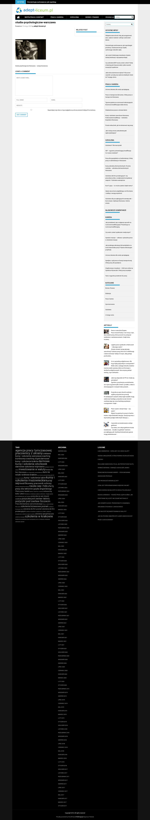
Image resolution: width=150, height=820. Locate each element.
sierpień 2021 (62, 623)
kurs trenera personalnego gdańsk (45, 475)
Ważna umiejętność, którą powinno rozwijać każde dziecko (116, 457)
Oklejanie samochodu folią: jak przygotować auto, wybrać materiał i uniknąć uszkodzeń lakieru (118, 38)
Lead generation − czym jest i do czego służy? (113, 451)
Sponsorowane (109, 304)
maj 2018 (61, 751)
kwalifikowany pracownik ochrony (36, 483)
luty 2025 (61, 480)
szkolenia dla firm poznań (32, 509)
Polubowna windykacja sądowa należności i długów (37, 494)
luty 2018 (61, 762)
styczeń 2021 (62, 648)
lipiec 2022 (61, 582)
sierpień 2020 (62, 663)
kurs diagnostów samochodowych (34, 472)
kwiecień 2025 (62, 476)
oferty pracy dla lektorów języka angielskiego (34, 487)
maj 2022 (61, 590)
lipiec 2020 (61, 667)
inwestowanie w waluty (32, 469)
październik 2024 (63, 491)
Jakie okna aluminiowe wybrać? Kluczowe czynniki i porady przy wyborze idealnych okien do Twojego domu (119, 75)
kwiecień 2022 (62, 593)
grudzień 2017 (63, 769)
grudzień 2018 (63, 725)
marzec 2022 (62, 597)
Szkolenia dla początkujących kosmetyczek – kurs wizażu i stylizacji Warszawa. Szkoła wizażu (119, 201)
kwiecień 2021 (62, 637)
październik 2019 (63, 689)
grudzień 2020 (63, 652)
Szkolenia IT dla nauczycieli (113, 145)
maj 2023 (61, 546)
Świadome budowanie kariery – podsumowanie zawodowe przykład (114, 474)
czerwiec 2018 (62, 747)
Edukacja (110, 17)
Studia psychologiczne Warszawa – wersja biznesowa (31, 66)
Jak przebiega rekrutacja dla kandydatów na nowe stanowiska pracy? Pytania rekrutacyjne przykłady (118, 248)
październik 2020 (63, 656)
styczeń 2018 (62, 765)
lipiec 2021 (61, 626)
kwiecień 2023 (62, 550)
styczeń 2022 (62, 604)
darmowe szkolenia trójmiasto (29, 466)
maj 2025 (61, 473)
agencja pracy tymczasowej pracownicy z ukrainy (33, 452)
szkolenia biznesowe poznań (34, 506)
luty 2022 (61, 601)
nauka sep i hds (38, 485)
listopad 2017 (62, 773)
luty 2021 (61, 645)
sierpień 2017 (62, 784)
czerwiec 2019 (62, 703)
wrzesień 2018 (63, 736)
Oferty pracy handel (22, 491)
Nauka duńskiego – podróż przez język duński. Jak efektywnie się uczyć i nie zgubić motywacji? (115, 496)
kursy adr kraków (19, 478)
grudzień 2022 (63, 564)
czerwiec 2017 (62, 791)
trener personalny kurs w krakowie (35, 519)
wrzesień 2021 (63, 619)
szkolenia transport (20, 517)
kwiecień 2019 (62, 710)
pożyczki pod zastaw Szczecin (32, 501)
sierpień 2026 (62, 451)
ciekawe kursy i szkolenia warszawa (33, 454)
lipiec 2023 (61, 539)
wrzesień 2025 (63, 465)
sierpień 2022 (62, 579)
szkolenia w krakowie (39, 516)
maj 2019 (61, 707)
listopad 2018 (62, 729)
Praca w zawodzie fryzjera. (119, 330)
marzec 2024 (62, 509)
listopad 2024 (62, 487)
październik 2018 (63, 732)
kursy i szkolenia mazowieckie (35, 479)
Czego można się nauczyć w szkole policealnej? (114, 490)
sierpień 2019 (62, 696)
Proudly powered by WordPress (65, 817)
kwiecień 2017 (62, 798)
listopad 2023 (62, 524)
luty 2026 (61, 462)
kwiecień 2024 (62, 506)
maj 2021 (61, 634)
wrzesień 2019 (63, 692)
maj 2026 (61, 454)
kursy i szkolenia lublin (35, 477)
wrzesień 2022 (63, 575)
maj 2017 (61, 795)
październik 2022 (63, 572)
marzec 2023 (62, 553)
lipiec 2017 (61, 787)
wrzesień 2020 (63, 659)
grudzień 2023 (63, 520)
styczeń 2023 (62, 561)
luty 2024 (61, 513)
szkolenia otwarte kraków (28, 514)
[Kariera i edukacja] (18, 17)
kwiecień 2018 (62, 754)
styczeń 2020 (62, 685)
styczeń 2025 (62, 484)
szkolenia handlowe (31, 511)
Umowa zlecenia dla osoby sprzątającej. (117, 89)
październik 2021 (63, 615)
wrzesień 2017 (63, 780)
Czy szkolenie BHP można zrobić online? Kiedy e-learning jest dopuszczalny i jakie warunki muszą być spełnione (119, 65)
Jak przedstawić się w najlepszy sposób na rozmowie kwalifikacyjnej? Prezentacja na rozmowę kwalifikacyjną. (118, 225)
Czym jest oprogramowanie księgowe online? (113, 485)
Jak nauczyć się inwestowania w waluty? (112, 511)
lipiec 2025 (61, 469)
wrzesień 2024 (63, 495)
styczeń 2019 (62, 721)
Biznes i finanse (92, 17)
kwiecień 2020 (62, 674)
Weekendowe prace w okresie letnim (116, 110)
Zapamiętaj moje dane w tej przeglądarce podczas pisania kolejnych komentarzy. (72, 110)
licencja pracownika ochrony (22, 486)
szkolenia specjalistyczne (44, 514)
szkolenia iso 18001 (41, 511)
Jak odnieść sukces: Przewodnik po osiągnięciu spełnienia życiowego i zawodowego (114, 504)
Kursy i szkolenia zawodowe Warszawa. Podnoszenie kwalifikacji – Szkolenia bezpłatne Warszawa (117, 118)
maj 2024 (61, 502)
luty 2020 (61, 681)
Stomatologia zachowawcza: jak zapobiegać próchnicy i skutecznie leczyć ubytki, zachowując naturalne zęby (118, 48)
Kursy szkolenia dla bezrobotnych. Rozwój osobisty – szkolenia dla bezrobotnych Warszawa (118, 168)
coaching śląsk (33, 458)
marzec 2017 (62, 802)
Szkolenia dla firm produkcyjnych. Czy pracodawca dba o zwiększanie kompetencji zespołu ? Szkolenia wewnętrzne (118, 178)
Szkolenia (74, 17)
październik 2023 (63, 528)
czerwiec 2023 (62, 542)
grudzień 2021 (63, 608)
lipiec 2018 (61, 743)
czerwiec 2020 (62, 670)
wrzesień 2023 (63, 531)
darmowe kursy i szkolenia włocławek (32, 462)
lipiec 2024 (61, 498)
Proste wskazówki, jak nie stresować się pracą (119, 125)
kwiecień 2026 (62, 458)
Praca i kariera (57, 17)
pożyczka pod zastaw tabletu (36, 498)
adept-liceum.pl (40, 26)
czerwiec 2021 (62, 630)
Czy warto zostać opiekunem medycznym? (118, 232)
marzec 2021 (62, 641)
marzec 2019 (62, 714)
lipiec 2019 (61, 700)
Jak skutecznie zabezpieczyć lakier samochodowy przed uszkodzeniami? (115, 517)
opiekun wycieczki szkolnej (36, 491)
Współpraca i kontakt (34, 17)
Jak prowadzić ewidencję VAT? (108, 480)
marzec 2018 (62, 758)
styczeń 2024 (62, 517)
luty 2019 (61, 718)
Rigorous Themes (88, 817)
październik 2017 (63, 776)
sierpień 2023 (62, 535)
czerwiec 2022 (62, 586)
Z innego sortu (109, 315)
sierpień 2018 (62, 740)
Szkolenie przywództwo (21, 519)
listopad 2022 (62, 568)
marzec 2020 (62, 678)
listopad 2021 (62, 612)
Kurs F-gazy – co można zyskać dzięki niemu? (119, 185)
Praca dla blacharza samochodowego (28, 504)
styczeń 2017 (62, 806)
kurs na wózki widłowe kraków (32, 473)
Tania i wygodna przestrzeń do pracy (116, 276)
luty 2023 (61, 557)
